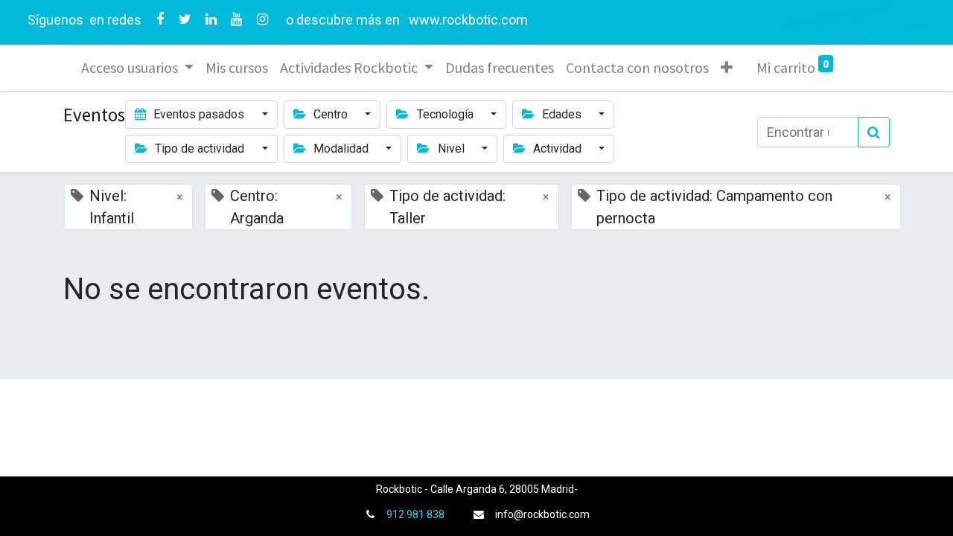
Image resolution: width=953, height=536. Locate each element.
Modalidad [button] (341, 148)
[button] (727, 68)
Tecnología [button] (445, 114)
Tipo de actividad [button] (199, 148)
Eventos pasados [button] (198, 114)
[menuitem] (237, 68)
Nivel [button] (451, 148)
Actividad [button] (557, 148)
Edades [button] (561, 114)
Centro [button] (330, 114)
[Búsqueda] (874, 132)
